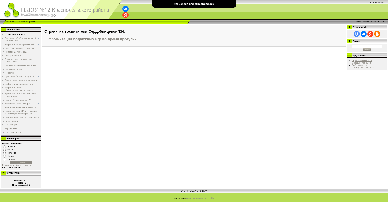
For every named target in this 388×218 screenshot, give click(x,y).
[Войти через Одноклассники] (377, 34)
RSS (384, 22)
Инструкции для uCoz (363, 67)
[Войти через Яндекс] (125, 15)
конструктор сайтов (196, 198)
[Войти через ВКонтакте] (125, 9)
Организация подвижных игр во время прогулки (92, 39)
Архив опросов (23, 165)
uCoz (212, 198)
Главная (10, 22)
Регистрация (22, 22)
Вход (32, 22)
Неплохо (11, 153)
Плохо (10, 156)
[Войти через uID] (357, 34)
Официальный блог (362, 60)
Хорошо (11, 149)
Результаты (8, 165)
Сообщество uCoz (361, 63)
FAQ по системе (360, 65)
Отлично (11, 146)
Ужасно (11, 159)
